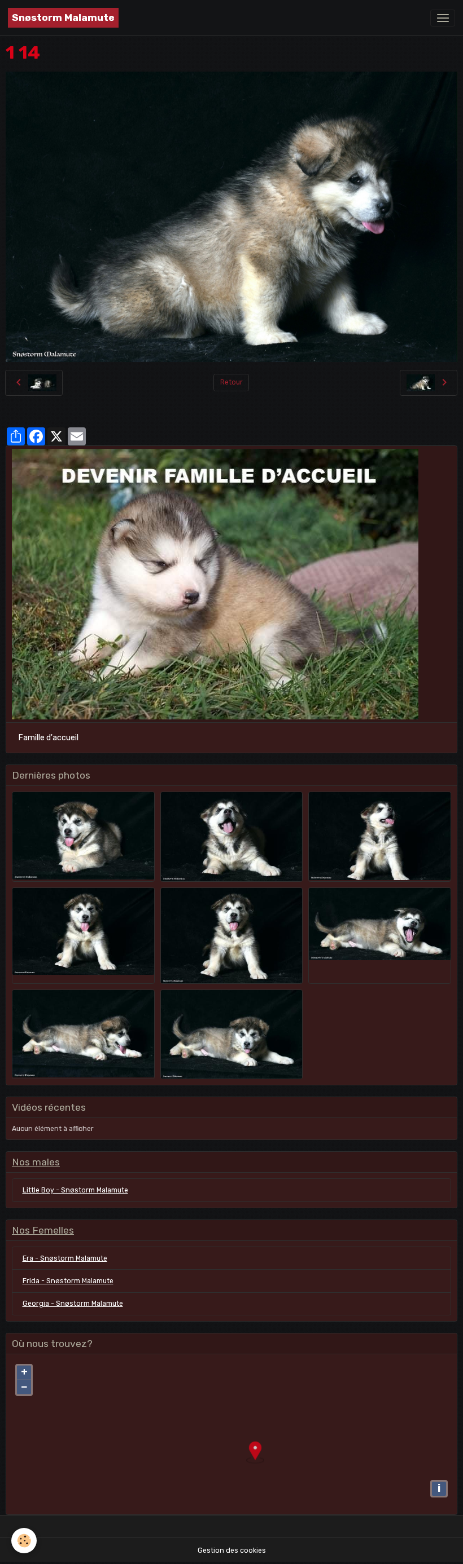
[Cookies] (24, 1540)
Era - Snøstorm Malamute (65, 1258)
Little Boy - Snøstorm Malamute (75, 1190)
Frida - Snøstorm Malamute (68, 1281)
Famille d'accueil (48, 738)
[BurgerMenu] (442, 18)
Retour (231, 382)
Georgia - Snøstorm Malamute (73, 1303)
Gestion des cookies (232, 1550)
